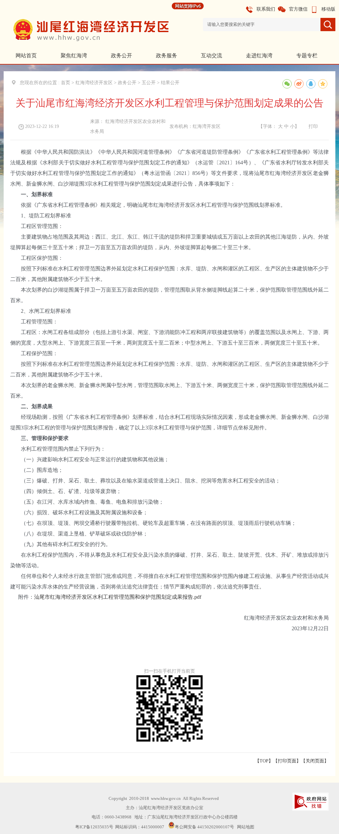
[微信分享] (287, 83)
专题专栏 (306, 55)
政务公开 (121, 55)
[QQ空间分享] (322, 83)
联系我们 (266, 9)
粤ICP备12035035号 (94, 826)
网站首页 (26, 55)
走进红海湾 (259, 55)
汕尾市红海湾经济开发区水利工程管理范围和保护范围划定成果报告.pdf (117, 597)
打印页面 (287, 760)
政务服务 (166, 55)
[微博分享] (299, 83)
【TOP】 (264, 760)
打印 (313, 126)
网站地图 (245, 826)
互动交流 (211, 55)
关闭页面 (315, 760)
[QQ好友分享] (310, 83)
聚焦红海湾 (74, 55)
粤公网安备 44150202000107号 (204, 826)
